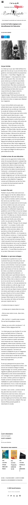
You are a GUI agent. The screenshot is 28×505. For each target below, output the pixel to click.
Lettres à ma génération (22, 467)
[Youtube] (15, 3)
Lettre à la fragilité (7, 434)
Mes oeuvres (4, 461)
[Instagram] (17, 3)
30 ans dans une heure (4, 466)
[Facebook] (8, 495)
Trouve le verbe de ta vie (13, 467)
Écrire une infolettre (6, 440)
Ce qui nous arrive (6, 32)
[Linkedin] (13, 3)
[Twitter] (12, 3)
